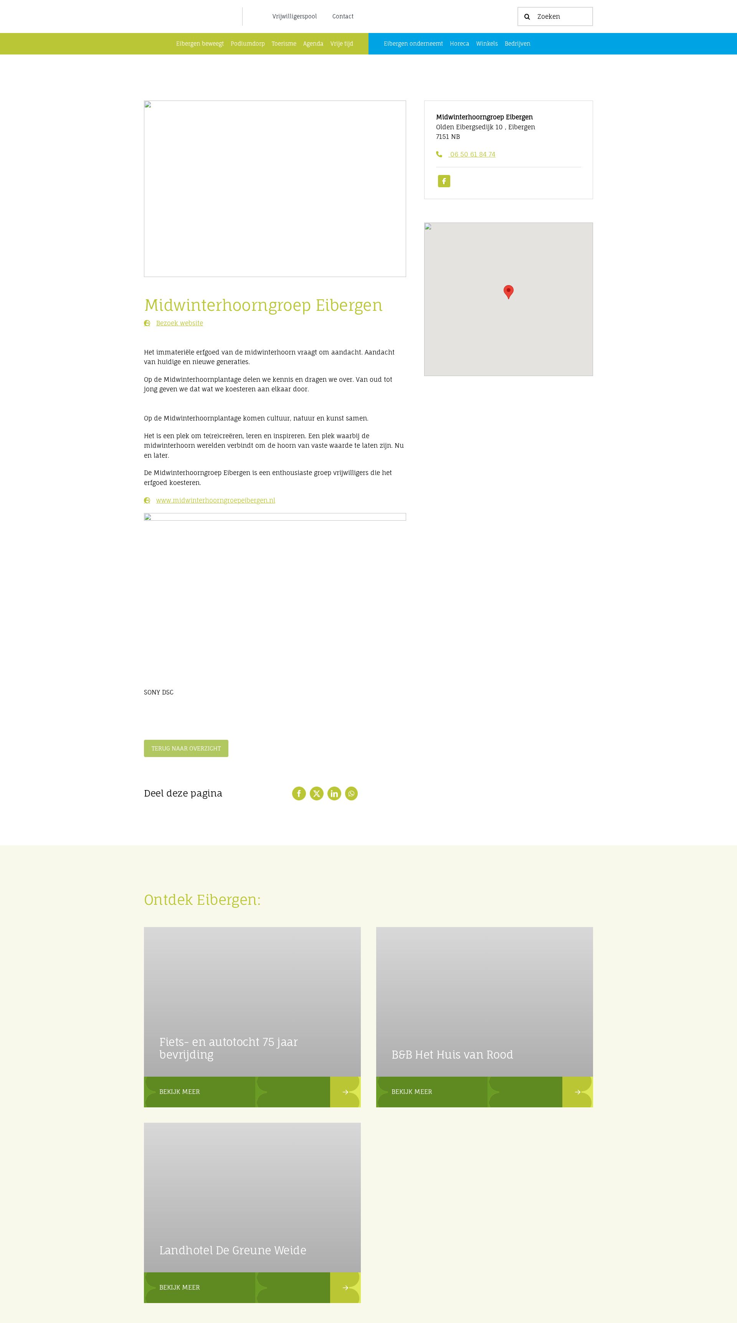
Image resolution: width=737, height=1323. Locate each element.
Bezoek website (179, 323)
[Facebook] (299, 793)
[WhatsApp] (351, 793)
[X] (317, 793)
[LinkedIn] (334, 793)
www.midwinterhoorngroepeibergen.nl (215, 500)
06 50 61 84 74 (472, 154)
